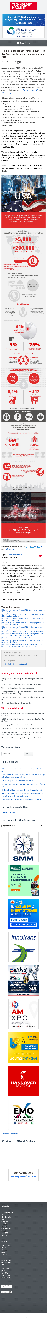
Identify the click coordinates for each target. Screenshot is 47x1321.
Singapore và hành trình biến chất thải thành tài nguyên (21, 799)
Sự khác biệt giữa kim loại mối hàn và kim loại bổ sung (21, 684)
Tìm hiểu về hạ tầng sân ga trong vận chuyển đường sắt (21, 728)
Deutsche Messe (10, 655)
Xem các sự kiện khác (9, 1134)
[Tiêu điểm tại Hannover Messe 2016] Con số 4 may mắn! (22, 631)
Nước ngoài (23, 664)
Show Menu (25, 43)
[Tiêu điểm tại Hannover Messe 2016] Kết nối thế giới (20, 638)
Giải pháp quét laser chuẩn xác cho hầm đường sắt (20, 725)
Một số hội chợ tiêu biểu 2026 (6, 1217)
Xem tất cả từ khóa (8, 812)
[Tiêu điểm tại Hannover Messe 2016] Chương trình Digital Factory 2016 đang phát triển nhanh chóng (22, 634)
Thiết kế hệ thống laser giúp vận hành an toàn (17, 688)
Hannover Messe (22, 655)
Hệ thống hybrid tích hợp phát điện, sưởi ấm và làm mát (21, 790)
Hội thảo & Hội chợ (11, 664)
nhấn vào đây (6, 93)
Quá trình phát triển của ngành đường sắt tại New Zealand (22, 738)
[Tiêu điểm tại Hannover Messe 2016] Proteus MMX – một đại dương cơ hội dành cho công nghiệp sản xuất (22, 645)
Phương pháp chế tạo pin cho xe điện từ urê (17, 781)
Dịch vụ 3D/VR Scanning (4, 1252)
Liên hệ (4, 1235)
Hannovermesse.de (15, 555)
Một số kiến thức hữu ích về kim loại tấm (16, 703)
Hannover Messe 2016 (31, 90)
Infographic (33, 655)
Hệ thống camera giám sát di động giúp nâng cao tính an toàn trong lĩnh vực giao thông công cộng (21, 733)
